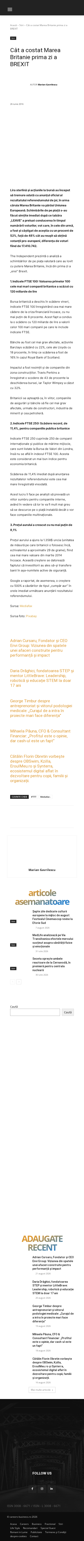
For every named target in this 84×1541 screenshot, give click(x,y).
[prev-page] (12, 981)
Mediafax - (45, 796)
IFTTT (33, 796)
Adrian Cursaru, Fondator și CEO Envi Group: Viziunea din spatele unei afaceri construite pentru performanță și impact (38, 648)
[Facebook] (29, 118)
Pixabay (31, 616)
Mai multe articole (41, 1389)
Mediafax (26, 606)
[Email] (74, 118)
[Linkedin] (65, 118)
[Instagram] (42, 1489)
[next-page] (18, 981)
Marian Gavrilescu (47, 84)
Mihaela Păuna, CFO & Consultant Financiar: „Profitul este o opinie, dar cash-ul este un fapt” (40, 736)
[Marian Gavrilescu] (20, 84)
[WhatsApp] (56, 118)
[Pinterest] (47, 118)
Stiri (21, 25)
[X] (38, 118)
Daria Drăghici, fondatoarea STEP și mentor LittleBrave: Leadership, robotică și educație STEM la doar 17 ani (42, 678)
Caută (14, 1006)
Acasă (13, 25)
